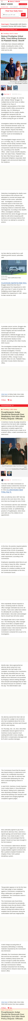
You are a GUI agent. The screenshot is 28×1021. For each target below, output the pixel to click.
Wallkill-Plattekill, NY (9, 29)
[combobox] (10, 14)
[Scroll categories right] (27, 7)
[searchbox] (12, 14)
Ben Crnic (6, 94)
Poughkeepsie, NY (7, 405)
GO (23, 14)
